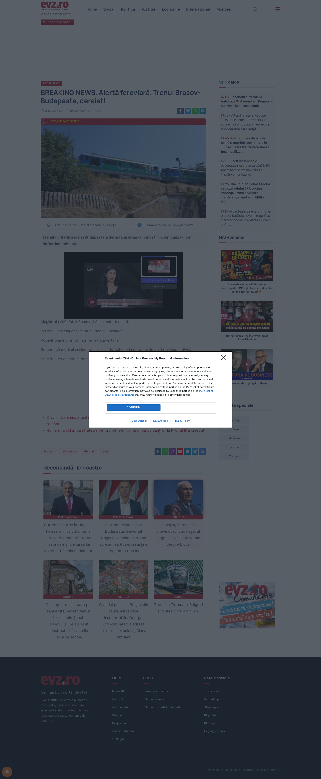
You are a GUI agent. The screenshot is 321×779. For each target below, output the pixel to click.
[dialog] (160, 389)
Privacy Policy (182, 420)
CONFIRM (134, 407)
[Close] (224, 358)
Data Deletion (139, 420)
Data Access (160, 420)
